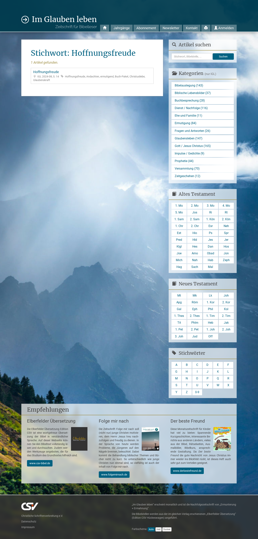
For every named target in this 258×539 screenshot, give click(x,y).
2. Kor (226, 302)
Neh (226, 226)
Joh (226, 295)
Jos (194, 212)
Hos (226, 246)
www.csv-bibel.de (39, 463)
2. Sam (194, 219)
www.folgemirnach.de (114, 474)
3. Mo (210, 205)
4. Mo (226, 205)
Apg (179, 302)
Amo (195, 253)
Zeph (226, 260)
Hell (159, 529)
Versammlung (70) (187, 168)
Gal (179, 309)
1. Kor (210, 302)
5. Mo (179, 212)
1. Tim (210, 316)
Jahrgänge (122, 28)
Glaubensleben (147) (188, 138)
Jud (194, 336)
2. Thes (195, 316)
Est (179, 233)
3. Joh (179, 336)
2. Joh (226, 329)
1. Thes (179, 316)
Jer (226, 240)
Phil (210, 309)
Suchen (223, 56)
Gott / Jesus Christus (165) (193, 146)
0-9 (197, 392)
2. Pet (195, 329)
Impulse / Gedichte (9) (189, 153)
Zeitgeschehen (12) (187, 176)
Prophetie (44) (184, 161)
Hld (194, 240)
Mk (195, 295)
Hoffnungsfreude (89, 75)
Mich (179, 260)
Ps (210, 233)
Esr (211, 226)
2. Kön (226, 219)
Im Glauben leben (64, 22)
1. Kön (210, 219)
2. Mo (195, 205)
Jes (210, 240)
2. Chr (195, 226)
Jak (226, 322)
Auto (151, 529)
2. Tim (226, 316)
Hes (194, 246)
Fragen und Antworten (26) (192, 131)
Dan (210, 246)
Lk (210, 295)
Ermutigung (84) (185, 123)
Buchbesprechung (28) (190, 100)
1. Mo (179, 205)
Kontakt (192, 28)
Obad (210, 253)
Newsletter (171, 28)
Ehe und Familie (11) (188, 115)
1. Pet (179, 329)
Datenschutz (28, 521)
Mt (179, 295)
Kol (226, 309)
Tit (179, 322)
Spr (226, 233)
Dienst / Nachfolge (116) (191, 108)
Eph (194, 309)
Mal (210, 267)
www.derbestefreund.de (187, 470)
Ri (210, 212)
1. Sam (179, 219)
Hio (194, 233)
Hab (210, 260)
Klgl (179, 246)
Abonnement (146, 28)
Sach (194, 267)
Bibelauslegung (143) (189, 85)
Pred (179, 240)
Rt (226, 212)
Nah (195, 260)
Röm (195, 302)
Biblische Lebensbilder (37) (193, 93)
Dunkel (166, 529)
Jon (226, 253)
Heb (210, 322)
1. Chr (179, 226)
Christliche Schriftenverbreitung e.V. (42, 515)
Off (210, 336)
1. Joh (210, 329)
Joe (179, 253)
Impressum (28, 527)
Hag (179, 267)
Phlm (194, 322)
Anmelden (226, 28)
